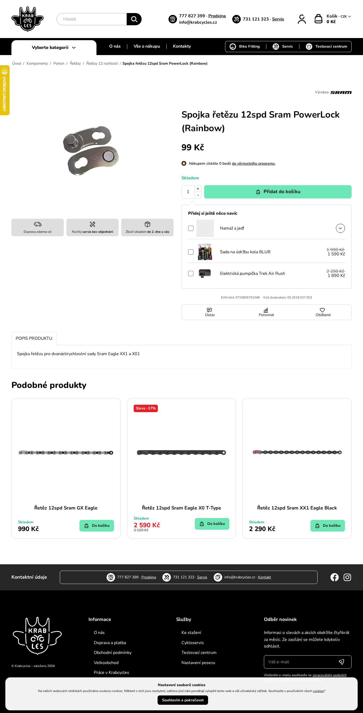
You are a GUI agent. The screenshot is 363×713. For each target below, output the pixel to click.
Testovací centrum (331, 46)
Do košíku (100, 525)
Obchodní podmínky (113, 653)
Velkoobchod (106, 663)
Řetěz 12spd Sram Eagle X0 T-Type (181, 508)
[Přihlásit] (302, 19)
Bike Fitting (249, 46)
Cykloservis (193, 643)
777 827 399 (192, 16)
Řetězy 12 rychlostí (102, 63)
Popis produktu (34, 338)
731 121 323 (256, 19)
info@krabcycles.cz (198, 22)
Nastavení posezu (198, 663)
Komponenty (37, 63)
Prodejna (217, 16)
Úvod (16, 63)
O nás (115, 46)
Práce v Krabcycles (111, 672)
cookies (318, 691)
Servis (278, 19)
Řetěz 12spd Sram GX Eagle (66, 508)
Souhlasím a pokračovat (183, 700)
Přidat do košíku (282, 191)
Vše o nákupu (147, 46)
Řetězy (75, 63)
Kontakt (264, 577)
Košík (333, 16)
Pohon (58, 63)
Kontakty (182, 46)
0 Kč (331, 21)
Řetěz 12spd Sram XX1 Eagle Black (297, 508)
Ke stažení (191, 633)
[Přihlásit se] (341, 662)
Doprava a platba (110, 643)
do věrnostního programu (253, 163)
